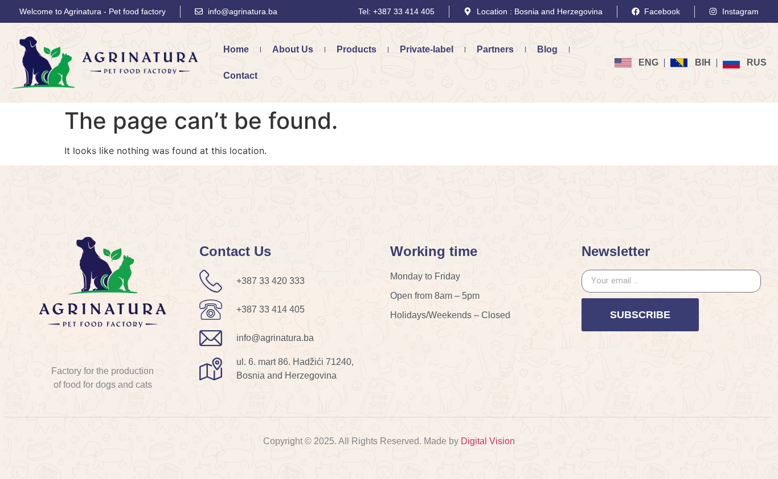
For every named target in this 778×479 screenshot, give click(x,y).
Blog (547, 49)
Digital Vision (488, 441)
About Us (292, 49)
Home (236, 49)
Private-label (426, 49)
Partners (495, 49)
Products (356, 49)
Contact (240, 75)
